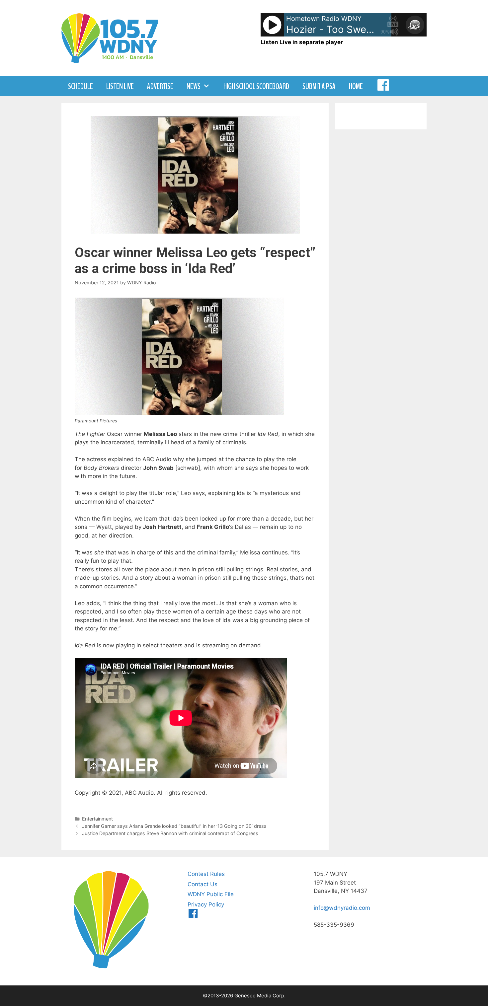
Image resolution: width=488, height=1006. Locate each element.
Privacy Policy (206, 904)
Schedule (80, 86)
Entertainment (97, 819)
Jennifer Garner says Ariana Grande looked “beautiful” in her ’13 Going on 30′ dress (174, 826)
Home (356, 86)
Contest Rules (206, 874)
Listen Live (120, 86)
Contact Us (202, 884)
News (194, 86)
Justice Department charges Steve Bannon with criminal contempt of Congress (170, 833)
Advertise (160, 86)
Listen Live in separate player (302, 42)
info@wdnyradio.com (342, 907)
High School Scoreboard (256, 86)
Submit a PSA (319, 86)
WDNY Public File (211, 894)
